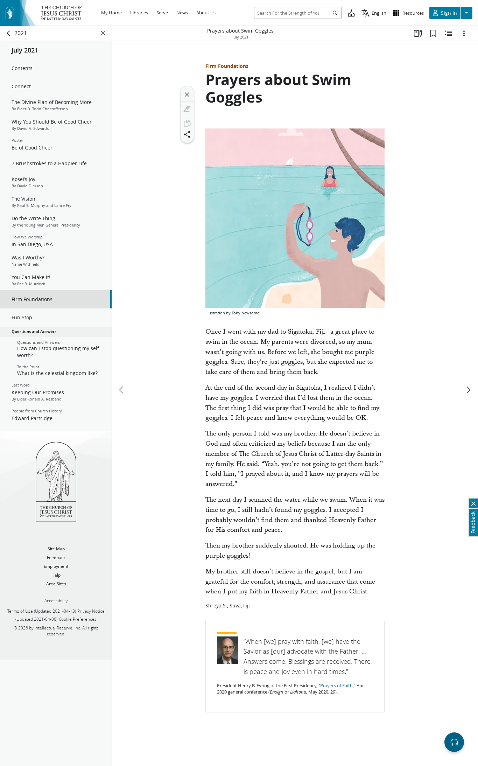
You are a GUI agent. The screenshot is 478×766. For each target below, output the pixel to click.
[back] (8, 33)
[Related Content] (449, 33)
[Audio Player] (454, 742)
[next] (468, 390)
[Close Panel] (103, 33)
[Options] (464, 33)
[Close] (187, 94)
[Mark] (187, 108)
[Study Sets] (418, 33)
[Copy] (187, 123)
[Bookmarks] (433, 33)
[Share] (187, 134)
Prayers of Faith (336, 685)
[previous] (122, 390)
